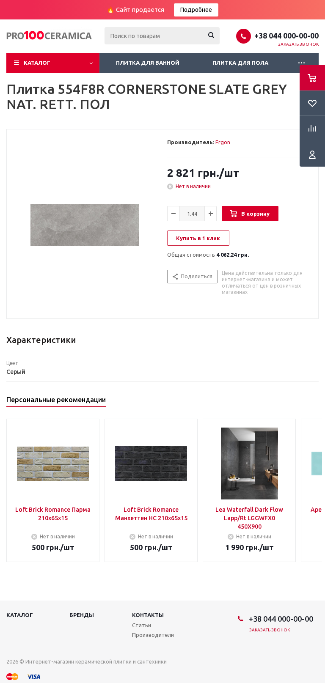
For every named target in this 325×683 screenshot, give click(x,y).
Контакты (148, 615)
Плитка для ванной (147, 63)
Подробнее (196, 9)
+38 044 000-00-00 (286, 35)
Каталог (37, 63)
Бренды (81, 615)
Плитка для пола (240, 63)
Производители (153, 635)
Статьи (141, 625)
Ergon (222, 142)
